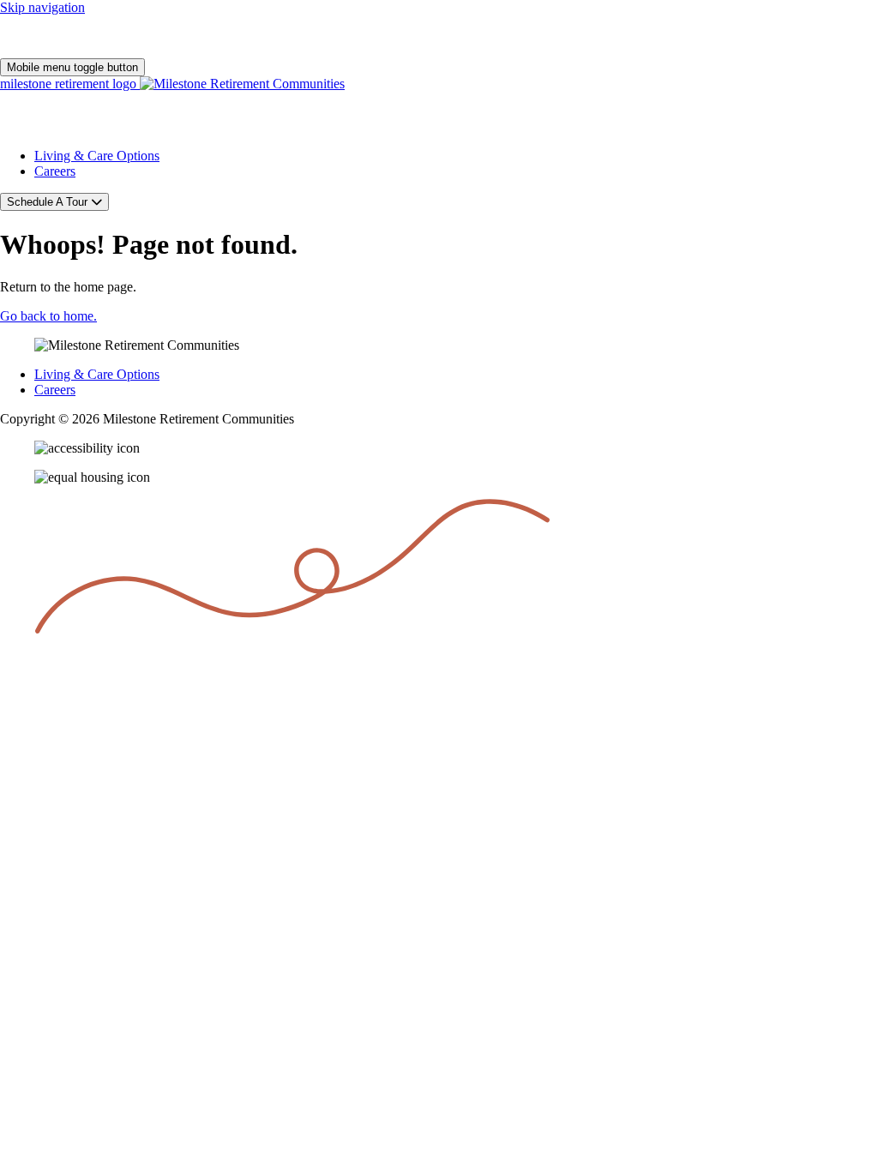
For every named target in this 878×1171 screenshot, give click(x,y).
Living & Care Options (96, 155)
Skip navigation (42, 7)
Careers (54, 171)
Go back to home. (48, 316)
